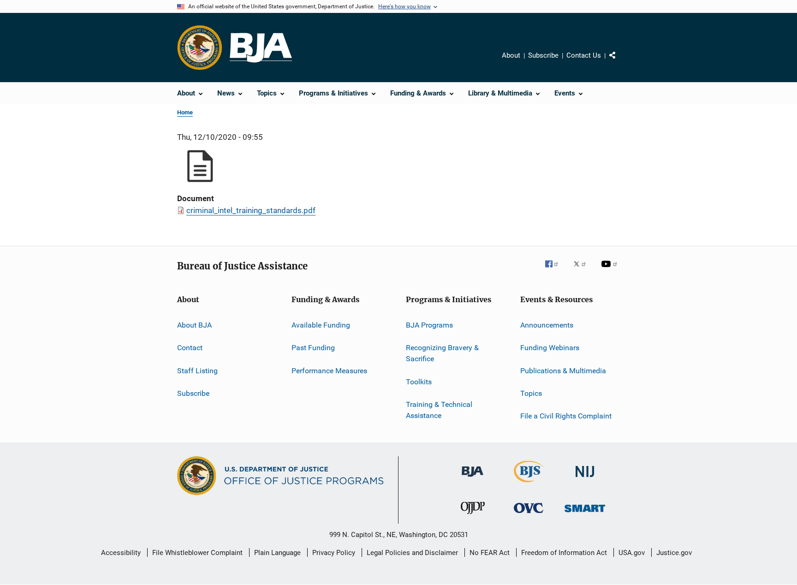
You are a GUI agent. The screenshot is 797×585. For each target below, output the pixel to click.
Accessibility (121, 553)
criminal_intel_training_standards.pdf (250, 210)
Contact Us (583, 55)
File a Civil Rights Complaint (566, 416)
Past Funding (313, 347)
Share (620, 62)
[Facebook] (555, 270)
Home (185, 112)
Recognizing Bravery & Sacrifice (442, 353)
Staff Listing (197, 370)
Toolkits (419, 381)
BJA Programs (429, 325)
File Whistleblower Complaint (197, 553)
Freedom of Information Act (564, 553)
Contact (189, 347)
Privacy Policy (333, 553)
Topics (531, 393)
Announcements (546, 325)
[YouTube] (611, 270)
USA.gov (632, 553)
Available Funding (320, 325)
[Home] (261, 47)
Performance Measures (329, 370)
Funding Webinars (549, 347)
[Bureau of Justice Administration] (472, 478)
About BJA (194, 325)
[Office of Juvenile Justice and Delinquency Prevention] (473, 516)
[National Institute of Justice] (585, 479)
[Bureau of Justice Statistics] (529, 484)
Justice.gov (674, 553)
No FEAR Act (490, 553)
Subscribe (543, 55)
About (511, 55)
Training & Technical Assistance (439, 410)
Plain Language (277, 553)
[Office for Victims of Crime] (528, 514)
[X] (583, 270)
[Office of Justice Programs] (199, 47)
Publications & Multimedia (563, 370)
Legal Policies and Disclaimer (412, 553)
